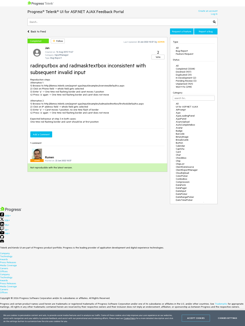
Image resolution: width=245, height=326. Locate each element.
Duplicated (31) (184, 74)
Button (179, 142)
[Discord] (2, 241)
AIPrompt (181, 109)
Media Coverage (8, 265)
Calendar (180, 145)
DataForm (181, 184)
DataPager (181, 187)
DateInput (181, 190)
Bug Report (182, 50)
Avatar (179, 127)
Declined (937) (183, 71)
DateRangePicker (185, 196)
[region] (122, 318)
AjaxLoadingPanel (185, 115)
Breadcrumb (182, 139)
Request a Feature (181, 31)
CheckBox (181, 157)
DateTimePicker (184, 199)
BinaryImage (182, 136)
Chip (178, 160)
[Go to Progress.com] (11, 210)
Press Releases (8, 262)
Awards (4, 259)
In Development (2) (186, 77)
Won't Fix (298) (184, 86)
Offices (4, 271)
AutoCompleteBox (185, 124)
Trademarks (221, 303)
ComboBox (181, 178)
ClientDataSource (185, 166)
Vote (158, 57)
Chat (178, 154)
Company (5, 253)
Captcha (180, 148)
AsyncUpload (183, 121)
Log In (214, 13)
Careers (4, 268)
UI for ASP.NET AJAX (187, 106)
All (177, 47)
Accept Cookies (195, 318)
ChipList (180, 163)
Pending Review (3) (186, 80)
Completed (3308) (185, 68)
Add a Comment (41, 134)
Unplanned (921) (184, 83)
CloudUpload (182, 172)
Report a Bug (206, 31)
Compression (183, 181)
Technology (6, 256)
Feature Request (184, 53)
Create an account (208, 10)
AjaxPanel (181, 118)
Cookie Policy (130, 318)
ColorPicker (182, 175)
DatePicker (181, 193)
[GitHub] (2, 238)
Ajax (178, 112)
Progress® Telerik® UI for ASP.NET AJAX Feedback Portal (76, 11)
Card (178, 151)
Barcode (180, 133)
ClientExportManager (187, 169)
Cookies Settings (227, 318)
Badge (179, 130)
